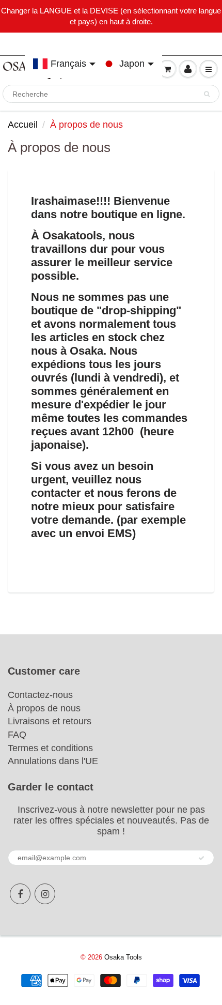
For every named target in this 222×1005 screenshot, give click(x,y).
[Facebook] (20, 894)
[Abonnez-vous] (201, 858)
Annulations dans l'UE (53, 761)
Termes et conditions (50, 748)
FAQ (17, 734)
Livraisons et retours (49, 721)
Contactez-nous (40, 695)
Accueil (23, 124)
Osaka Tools (123, 957)
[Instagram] (45, 894)
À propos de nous (44, 708)
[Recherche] (206, 94)
